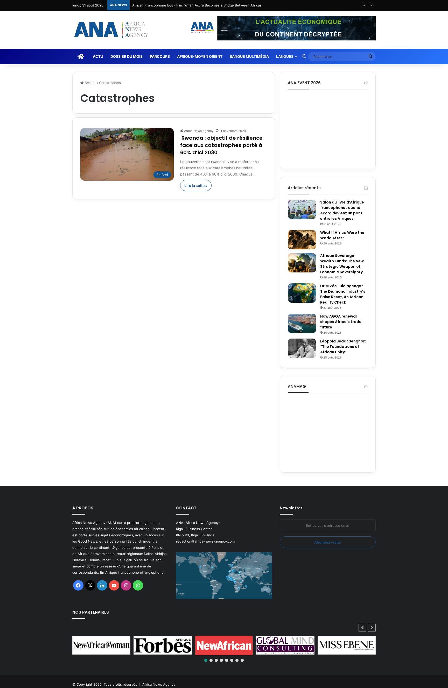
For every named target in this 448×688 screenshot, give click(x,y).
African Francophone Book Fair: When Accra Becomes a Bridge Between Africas (197, 5)
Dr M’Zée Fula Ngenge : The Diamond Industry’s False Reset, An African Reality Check (342, 294)
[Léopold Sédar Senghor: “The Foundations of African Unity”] (302, 348)
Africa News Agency (199, 131)
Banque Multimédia (249, 56)
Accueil (89, 83)
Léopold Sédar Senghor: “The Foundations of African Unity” (343, 347)
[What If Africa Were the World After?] (302, 239)
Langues (284, 56)
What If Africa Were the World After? (342, 235)
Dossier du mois (126, 56)
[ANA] (110, 29)
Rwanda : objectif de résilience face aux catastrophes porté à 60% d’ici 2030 (221, 145)
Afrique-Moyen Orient (199, 56)
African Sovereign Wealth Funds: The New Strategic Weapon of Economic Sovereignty (342, 264)
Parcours (160, 56)
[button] (372, 627)
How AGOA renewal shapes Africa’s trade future (340, 322)
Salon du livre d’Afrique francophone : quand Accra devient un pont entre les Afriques (342, 210)
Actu (98, 56)
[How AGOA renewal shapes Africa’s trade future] (302, 323)
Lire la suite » (195, 185)
